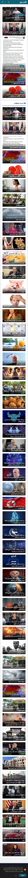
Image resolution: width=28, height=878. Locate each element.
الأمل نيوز (23, 2)
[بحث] (8, 2)
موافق (22, 875)
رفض (16, 875)
